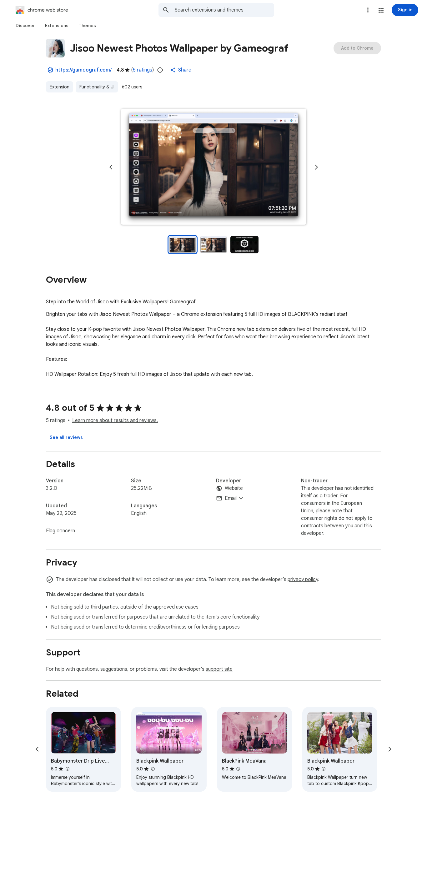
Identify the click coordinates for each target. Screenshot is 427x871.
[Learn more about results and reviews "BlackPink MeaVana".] (238, 768)
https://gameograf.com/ (83, 70)
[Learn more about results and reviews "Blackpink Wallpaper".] (152, 768)
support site (219, 669)
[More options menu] (368, 10)
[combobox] (224, 10)
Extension (59, 87)
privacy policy (303, 579)
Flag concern (60, 531)
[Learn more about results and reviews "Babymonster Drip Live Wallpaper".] (67, 768)
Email (231, 498)
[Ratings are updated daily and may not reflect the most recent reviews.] (160, 70)
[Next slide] (316, 167)
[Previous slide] (111, 167)
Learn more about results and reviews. (115, 420)
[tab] (25, 25)
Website (234, 488)
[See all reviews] (66, 437)
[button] (381, 10)
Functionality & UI (96, 87)
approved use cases (175, 607)
